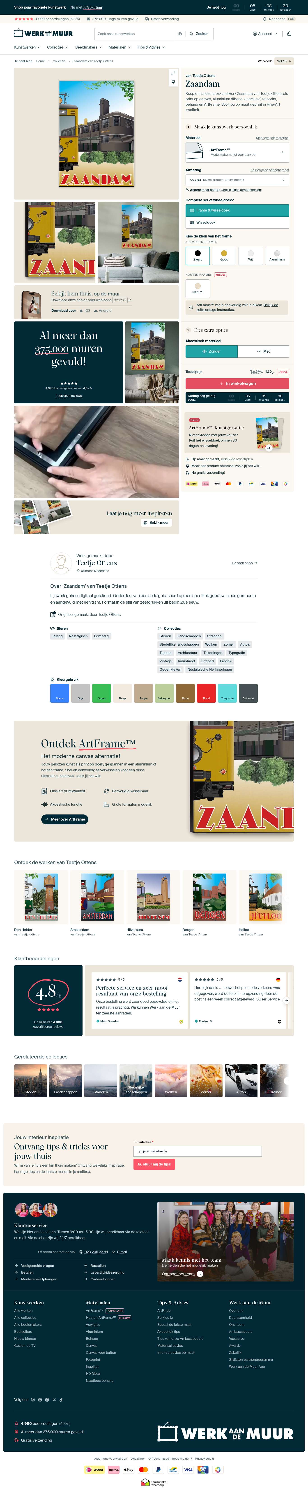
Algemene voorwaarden (110, 1459)
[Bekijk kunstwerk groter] (173, 73)
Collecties (55, 47)
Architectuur (187, 653)
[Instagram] (32, 1400)
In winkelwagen (241, 383)
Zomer (228, 644)
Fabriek (226, 661)
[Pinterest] (40, 1400)
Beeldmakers (86, 47)
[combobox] (134, 34)
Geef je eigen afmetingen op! (226, 190)
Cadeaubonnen (103, 1279)
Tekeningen (213, 653)
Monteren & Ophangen (39, 1279)
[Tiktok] (61, 1400)
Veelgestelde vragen (37, 1265)
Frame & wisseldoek (213, 210)
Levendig (101, 636)
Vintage (166, 661)
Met (266, 351)
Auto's (245, 644)
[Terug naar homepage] (43, 32)
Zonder (215, 351)
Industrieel (186, 661)
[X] (54, 1400)
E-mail (122, 1252)
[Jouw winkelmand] (289, 33)
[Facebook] (47, 1400)
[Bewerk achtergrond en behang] (173, 82)
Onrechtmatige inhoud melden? (170, 1459)
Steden (165, 636)
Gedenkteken (170, 669)
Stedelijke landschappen (179, 644)
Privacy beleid (204, 1459)
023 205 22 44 (96, 1252)
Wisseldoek (205, 222)
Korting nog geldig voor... (237, 398)
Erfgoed (207, 661)
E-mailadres (143, 1142)
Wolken (211, 644)
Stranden (214, 636)
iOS (87, 310)
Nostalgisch (78, 636)
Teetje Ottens (204, 75)
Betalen (27, 1272)
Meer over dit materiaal (272, 138)
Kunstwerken (25, 47)
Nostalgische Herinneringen (210, 669)
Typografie (237, 653)
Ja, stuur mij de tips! (154, 1164)
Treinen (166, 653)
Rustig (58, 636)
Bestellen (98, 1265)
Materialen (117, 47)
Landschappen (189, 636)
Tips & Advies (149, 47)
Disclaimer (138, 1459)
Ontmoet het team (178, 1273)
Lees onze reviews (69, 396)
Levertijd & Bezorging (107, 1272)
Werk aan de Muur (250, 1302)
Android (105, 310)
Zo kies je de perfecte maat (270, 170)
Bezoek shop (243, 563)
